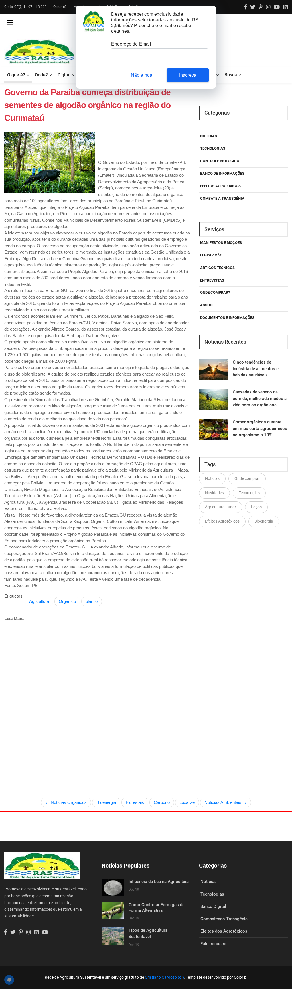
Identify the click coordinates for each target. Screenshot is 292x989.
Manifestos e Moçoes (221, 242)
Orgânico (67, 601)
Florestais (135, 802)
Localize (187, 802)
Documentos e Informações (227, 317)
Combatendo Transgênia (224, 918)
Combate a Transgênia (222, 198)
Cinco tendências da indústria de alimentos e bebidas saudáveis (256, 369)
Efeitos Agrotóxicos (222, 521)
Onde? (41, 75)
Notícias (208, 136)
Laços (256, 507)
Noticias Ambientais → (225, 802)
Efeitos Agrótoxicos (220, 186)
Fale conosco (213, 943)
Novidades (214, 492)
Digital (64, 75)
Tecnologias (212, 148)
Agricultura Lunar (220, 507)
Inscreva (188, 75)
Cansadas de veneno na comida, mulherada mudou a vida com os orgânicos (260, 398)
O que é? (59, 7)
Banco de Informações (222, 173)
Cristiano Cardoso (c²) (164, 977)
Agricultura (39, 601)
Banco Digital (213, 906)
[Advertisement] (148, 694)
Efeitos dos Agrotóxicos (223, 931)
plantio (92, 601)
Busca (230, 75)
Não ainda (142, 75)
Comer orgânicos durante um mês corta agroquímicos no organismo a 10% (260, 428)
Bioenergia (263, 521)
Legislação (211, 255)
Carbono (162, 802)
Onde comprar (247, 478)
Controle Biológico (219, 161)
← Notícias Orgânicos (66, 802)
